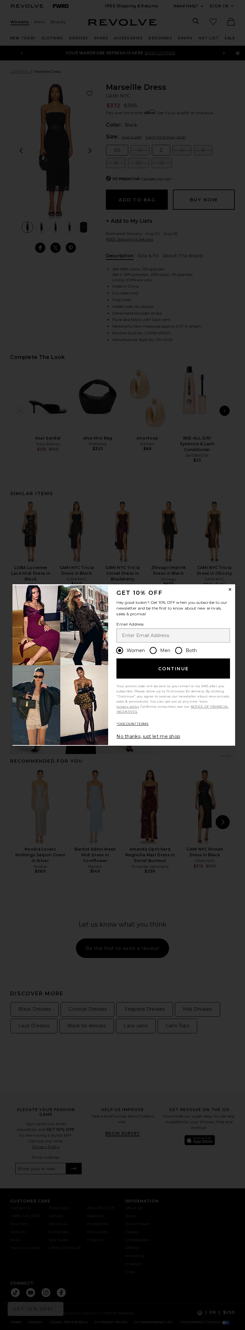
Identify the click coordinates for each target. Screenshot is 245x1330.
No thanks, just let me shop (148, 736)
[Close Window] (230, 589)
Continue (173, 669)
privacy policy (127, 706)
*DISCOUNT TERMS (132, 724)
